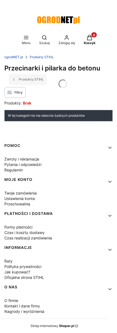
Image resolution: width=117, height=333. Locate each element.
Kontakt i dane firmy (22, 306)
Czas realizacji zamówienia (28, 238)
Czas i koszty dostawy (24, 232)
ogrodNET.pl (13, 57)
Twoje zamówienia (20, 193)
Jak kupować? (17, 272)
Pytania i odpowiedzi (22, 164)
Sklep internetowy (52, 326)
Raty (8, 261)
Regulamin (13, 170)
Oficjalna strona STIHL (24, 277)
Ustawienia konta (19, 198)
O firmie (11, 300)
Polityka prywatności (22, 266)
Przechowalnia (17, 204)
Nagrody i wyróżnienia (24, 311)
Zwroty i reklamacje (21, 159)
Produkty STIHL (42, 57)
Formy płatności (18, 227)
